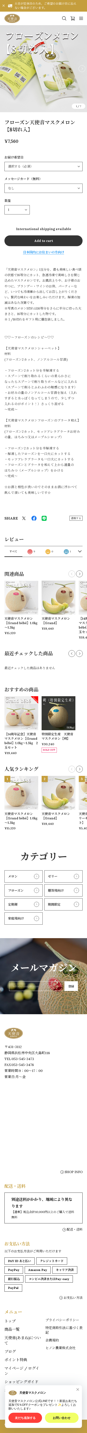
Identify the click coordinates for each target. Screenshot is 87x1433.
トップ (10, 1321)
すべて (13, 551)
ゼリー (52, 876)
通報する (76, 518)
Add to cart (43, 241)
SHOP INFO (74, 1172)
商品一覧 (12, 1329)
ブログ (10, 1351)
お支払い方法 (73, 1298)
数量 (7, 201)
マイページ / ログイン (21, 1371)
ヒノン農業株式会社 (60, 1348)
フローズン (16, 890)
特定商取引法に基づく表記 (64, 1330)
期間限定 (54, 904)
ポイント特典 (15, 1359)
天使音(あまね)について (22, 1340)
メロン (13, 876)
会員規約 (52, 1340)
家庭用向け (16, 918)
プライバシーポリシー (62, 1320)
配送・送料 (75, 1229)
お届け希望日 (13, 157)
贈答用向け (56, 890)
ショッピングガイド (21, 1381)
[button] (82, 68)
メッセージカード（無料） (23, 179)
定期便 (13, 904)
